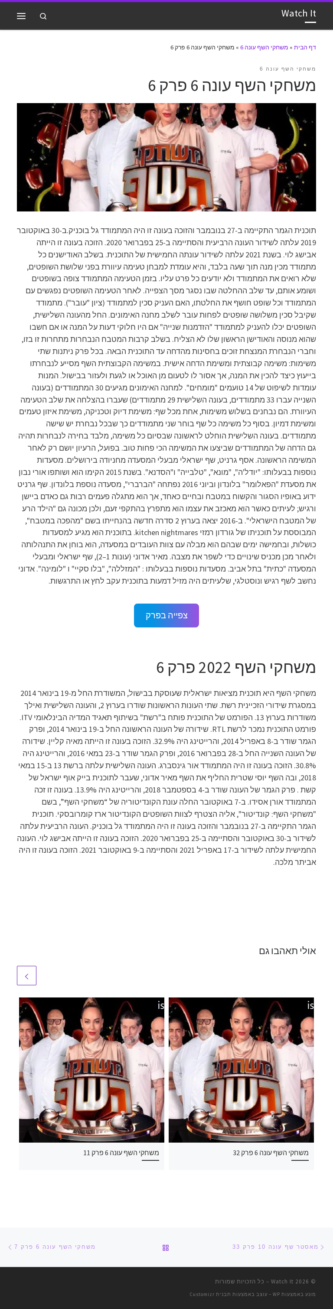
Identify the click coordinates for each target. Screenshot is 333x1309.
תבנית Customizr (210, 1294)
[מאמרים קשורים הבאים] (26, 975)
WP (276, 1294)
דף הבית (305, 47)
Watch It (282, 1281)
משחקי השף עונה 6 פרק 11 (121, 1152)
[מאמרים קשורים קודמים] (47, 975)
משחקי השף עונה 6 (264, 47)
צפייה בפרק (167, 615)
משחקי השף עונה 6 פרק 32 (271, 1152)
